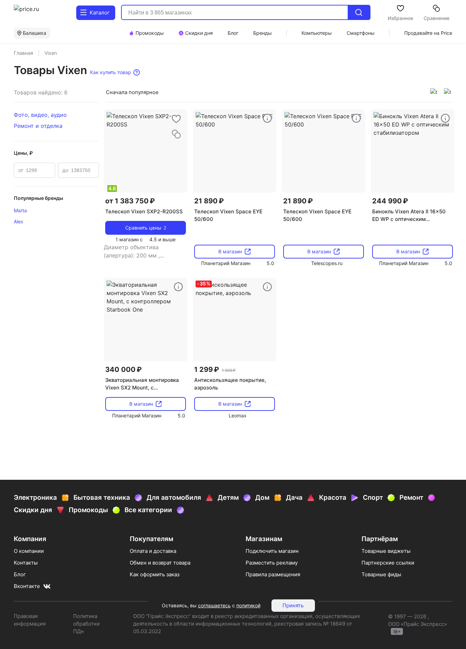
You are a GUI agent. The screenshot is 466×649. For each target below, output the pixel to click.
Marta (20, 210)
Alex (18, 221)
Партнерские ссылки (387, 562)
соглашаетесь (214, 605)
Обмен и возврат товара (160, 562)
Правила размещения (273, 574)
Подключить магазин (272, 551)
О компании (29, 551)
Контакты (26, 562)
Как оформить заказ (154, 574)
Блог (20, 574)
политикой (248, 605)
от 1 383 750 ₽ (130, 201)
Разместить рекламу (272, 562)
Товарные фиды (381, 574)
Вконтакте (27, 586)
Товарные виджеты (385, 551)
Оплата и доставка (153, 551)
